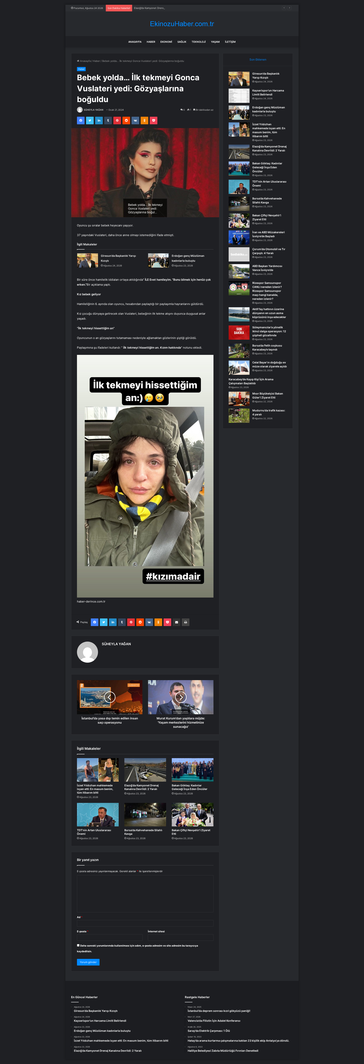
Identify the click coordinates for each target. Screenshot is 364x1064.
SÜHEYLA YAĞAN (93, 109)
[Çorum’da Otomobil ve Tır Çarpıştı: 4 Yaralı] (239, 254)
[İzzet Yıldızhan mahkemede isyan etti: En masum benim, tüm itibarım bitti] (98, 770)
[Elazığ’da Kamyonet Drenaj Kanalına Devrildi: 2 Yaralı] (145, 770)
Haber (151, 41)
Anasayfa (134, 41)
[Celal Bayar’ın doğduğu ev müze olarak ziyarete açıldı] (239, 368)
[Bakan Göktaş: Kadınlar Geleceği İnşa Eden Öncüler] (192, 770)
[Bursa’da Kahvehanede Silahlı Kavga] (145, 814)
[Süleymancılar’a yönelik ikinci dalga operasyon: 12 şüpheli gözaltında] (239, 332)
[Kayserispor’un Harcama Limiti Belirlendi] (239, 96)
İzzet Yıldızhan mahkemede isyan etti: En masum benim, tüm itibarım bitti (95, 789)
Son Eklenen (257, 59)
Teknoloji (199, 41)
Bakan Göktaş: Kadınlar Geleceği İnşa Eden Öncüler (267, 167)
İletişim (230, 41)
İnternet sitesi (156, 931)
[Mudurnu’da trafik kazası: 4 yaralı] (239, 416)
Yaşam (215, 41)
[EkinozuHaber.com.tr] (182, 23)
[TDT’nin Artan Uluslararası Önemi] (98, 814)
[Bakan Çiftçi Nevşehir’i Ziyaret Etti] (192, 814)
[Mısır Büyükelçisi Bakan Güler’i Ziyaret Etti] (239, 399)
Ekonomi (166, 41)
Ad (79, 917)
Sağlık (181, 41)
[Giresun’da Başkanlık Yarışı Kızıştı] (87, 260)
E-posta (82, 931)
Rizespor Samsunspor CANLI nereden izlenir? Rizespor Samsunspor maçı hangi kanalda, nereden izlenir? (267, 290)
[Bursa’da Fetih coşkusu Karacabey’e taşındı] (239, 351)
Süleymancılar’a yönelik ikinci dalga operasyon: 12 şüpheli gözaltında (269, 331)
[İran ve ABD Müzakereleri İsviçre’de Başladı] (239, 237)
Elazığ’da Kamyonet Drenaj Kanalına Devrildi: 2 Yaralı (164, 7)
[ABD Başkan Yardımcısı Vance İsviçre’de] (239, 271)
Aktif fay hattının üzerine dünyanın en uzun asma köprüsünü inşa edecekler (269, 313)
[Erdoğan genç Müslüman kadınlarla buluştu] (158, 260)
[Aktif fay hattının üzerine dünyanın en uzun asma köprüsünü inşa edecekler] (239, 314)
